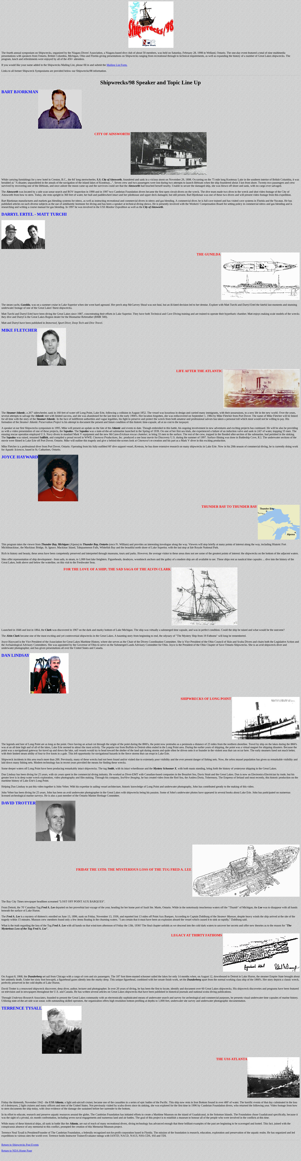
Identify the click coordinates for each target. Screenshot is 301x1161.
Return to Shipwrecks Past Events (20, 1144)
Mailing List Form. (117, 64)
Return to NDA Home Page (16, 1150)
